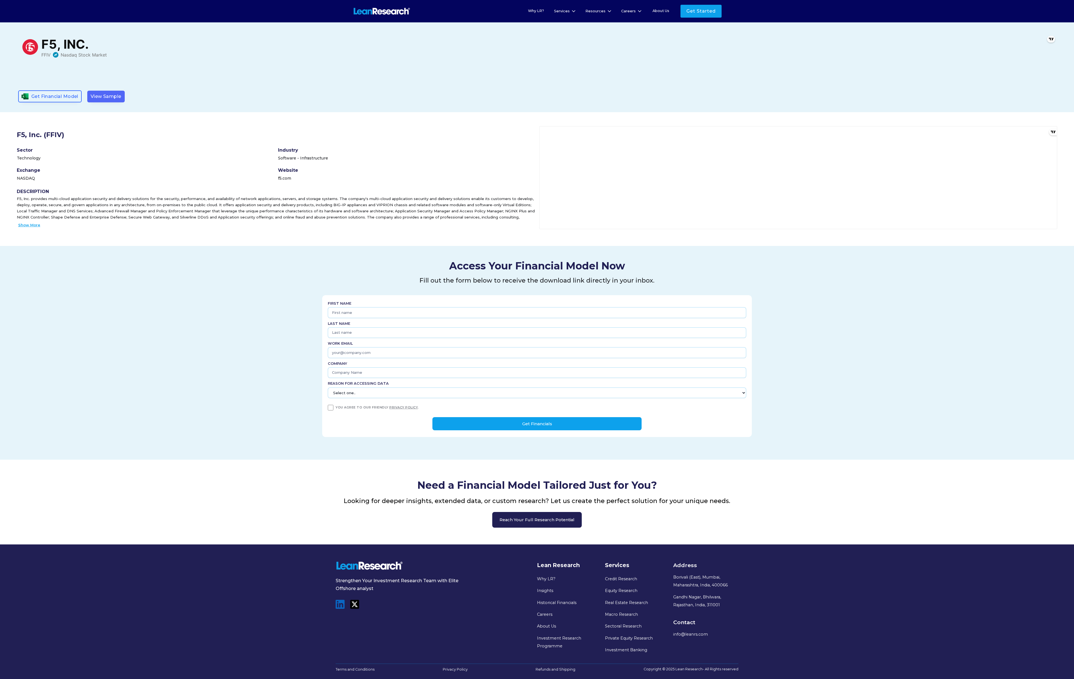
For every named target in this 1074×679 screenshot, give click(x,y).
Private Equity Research (629, 638)
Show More (29, 225)
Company (337, 363)
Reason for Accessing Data (358, 383)
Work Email (340, 343)
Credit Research (621, 578)
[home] (382, 11)
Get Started (701, 11)
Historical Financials (556, 602)
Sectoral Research (623, 626)
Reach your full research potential (537, 519)
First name (339, 303)
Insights (545, 590)
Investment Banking (626, 649)
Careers (544, 614)
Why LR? (536, 11)
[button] (565, 11)
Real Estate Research (626, 602)
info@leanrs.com (690, 634)
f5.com (284, 178)
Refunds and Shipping (555, 669)
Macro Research (621, 614)
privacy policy (403, 407)
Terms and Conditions (355, 669)
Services (562, 11)
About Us (661, 11)
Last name (339, 323)
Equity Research (621, 590)
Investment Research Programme (559, 642)
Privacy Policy (455, 669)
